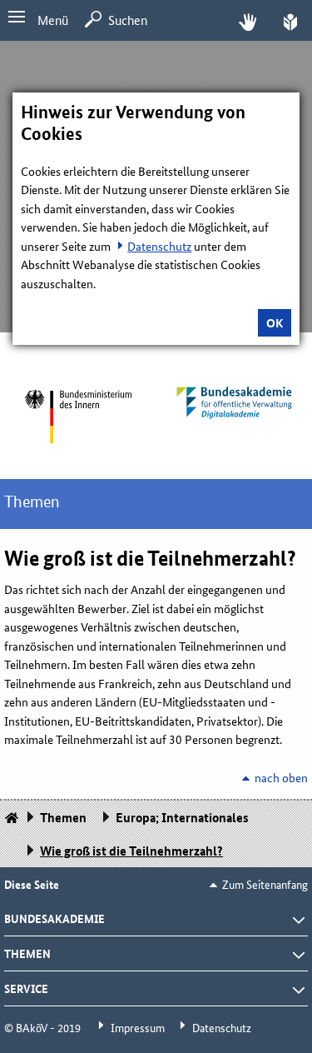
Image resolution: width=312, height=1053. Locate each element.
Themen (32, 502)
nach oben (281, 777)
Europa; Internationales (182, 817)
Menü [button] (52, 19)
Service (26, 988)
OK (274, 322)
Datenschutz (159, 245)
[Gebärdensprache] (247, 20)
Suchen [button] (127, 19)
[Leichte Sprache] (290, 20)
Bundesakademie (54, 918)
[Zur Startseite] (78, 416)
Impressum (138, 1027)
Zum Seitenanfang (265, 884)
